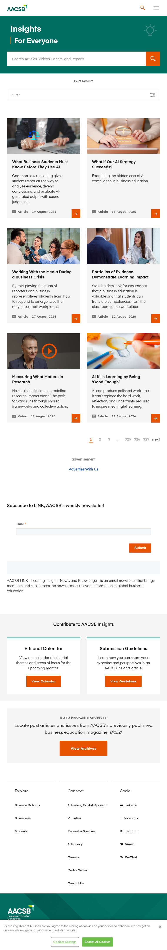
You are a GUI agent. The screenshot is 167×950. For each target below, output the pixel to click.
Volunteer (74, 818)
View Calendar (43, 681)
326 (136, 439)
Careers (73, 857)
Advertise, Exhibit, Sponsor (87, 805)
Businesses (23, 818)
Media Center (77, 870)
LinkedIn (131, 805)
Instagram (132, 831)
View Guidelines (123, 681)
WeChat (131, 857)
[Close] (160, 926)
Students (21, 831)
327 (145, 439)
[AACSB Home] (17, 8)
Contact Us (76, 883)
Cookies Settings (64, 942)
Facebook (131, 818)
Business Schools (27, 805)
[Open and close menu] (156, 8)
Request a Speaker (81, 831)
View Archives (83, 748)
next (156, 439)
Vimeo (130, 844)
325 (127, 439)
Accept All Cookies (97, 942)
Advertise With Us (83, 469)
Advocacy (75, 844)
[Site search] (143, 8)
